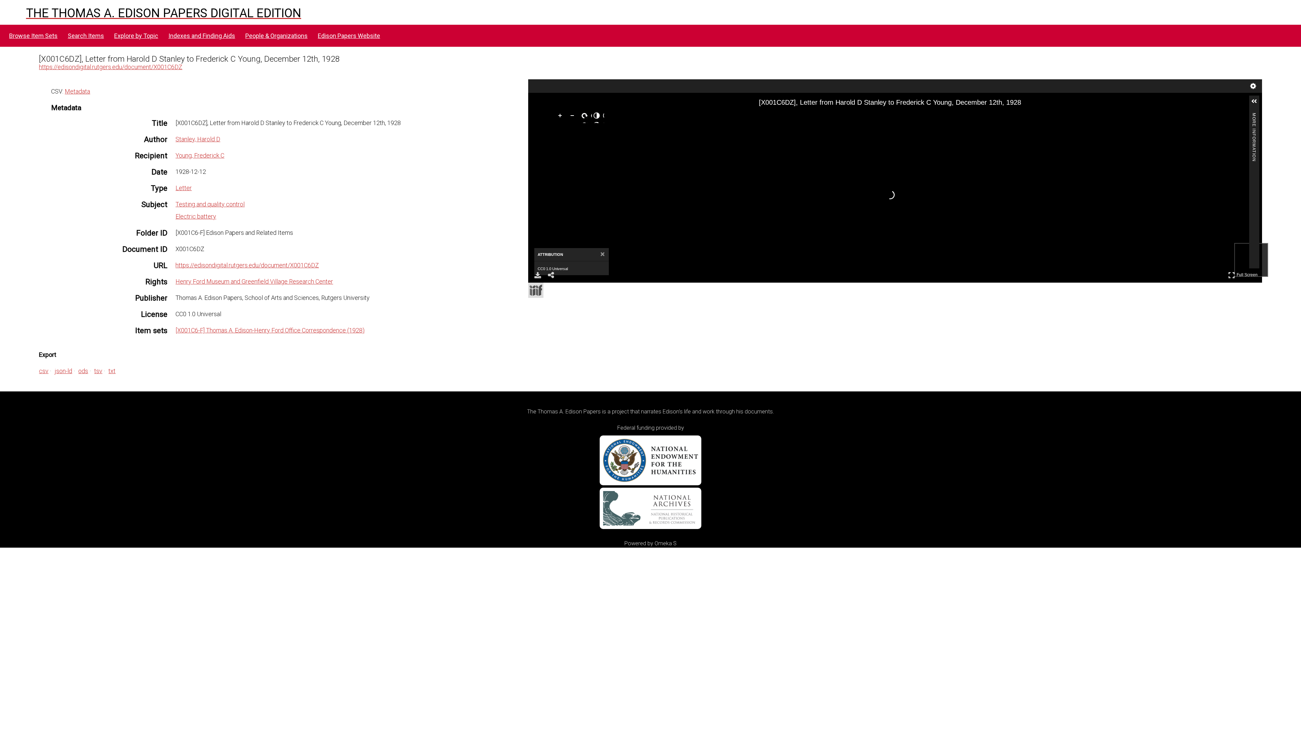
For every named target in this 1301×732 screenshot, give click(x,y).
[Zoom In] (561, 117)
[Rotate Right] (586, 117)
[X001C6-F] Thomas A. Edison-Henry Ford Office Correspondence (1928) (270, 330)
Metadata (77, 91)
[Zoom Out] (573, 117)
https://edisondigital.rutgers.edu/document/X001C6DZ (110, 66)
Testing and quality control (210, 204)
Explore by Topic (136, 35)
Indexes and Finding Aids (201, 35)
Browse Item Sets (33, 35)
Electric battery (195, 216)
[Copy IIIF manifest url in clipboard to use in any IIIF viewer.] (535, 290)
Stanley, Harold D (197, 139)
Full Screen (1248, 273)
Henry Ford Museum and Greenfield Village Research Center (254, 281)
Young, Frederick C (199, 155)
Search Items (86, 35)
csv (43, 370)
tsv (98, 370)
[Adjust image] (598, 117)
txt (112, 370)
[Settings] (1253, 86)
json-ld (63, 370)
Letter (183, 187)
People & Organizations (276, 35)
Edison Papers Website (349, 35)
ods (83, 370)
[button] (1257, 104)
